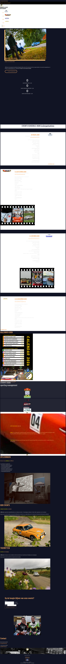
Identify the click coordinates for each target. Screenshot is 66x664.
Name (6, 600)
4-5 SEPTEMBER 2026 (20, 171)
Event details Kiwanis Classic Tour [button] (33, 139)
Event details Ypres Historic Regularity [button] (21, 304)
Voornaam (16, 602)
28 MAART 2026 (35, 134)
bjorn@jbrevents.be (3, 643)
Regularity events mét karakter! (5, 2)
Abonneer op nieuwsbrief (10, 607)
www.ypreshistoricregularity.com (20, 301)
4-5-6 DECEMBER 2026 (21, 299)
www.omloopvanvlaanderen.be (20, 174)
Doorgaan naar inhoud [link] (4, 0)
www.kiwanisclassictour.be (34, 137)
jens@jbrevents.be (3, 646)
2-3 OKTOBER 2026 (34, 236)
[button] (11, 71)
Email (6, 605)
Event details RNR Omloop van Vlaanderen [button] (22, 176)
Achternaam (16, 603)
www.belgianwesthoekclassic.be (33, 238)
